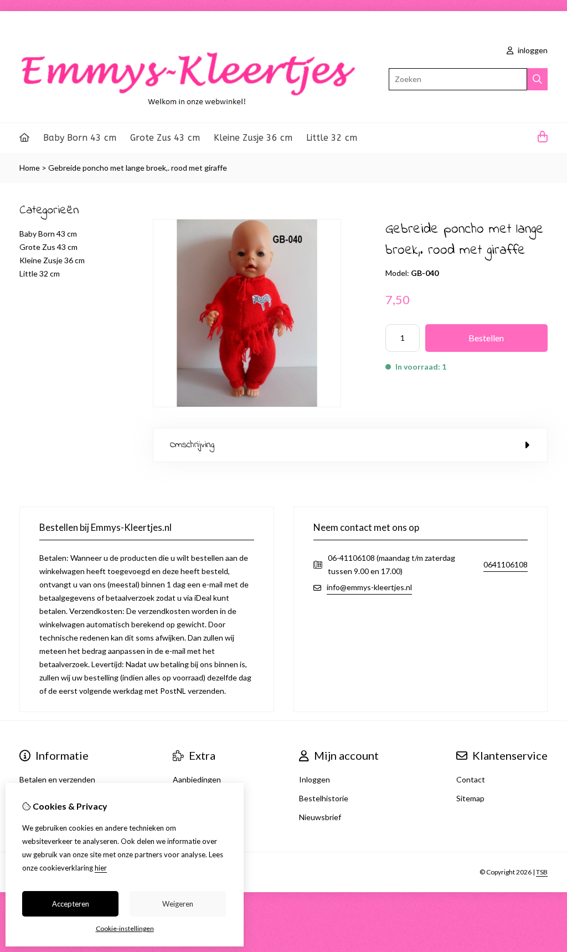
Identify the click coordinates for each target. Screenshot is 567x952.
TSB (542, 872)
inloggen (532, 50)
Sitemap (470, 798)
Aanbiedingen (197, 779)
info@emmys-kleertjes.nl (369, 587)
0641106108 (505, 564)
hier (101, 867)
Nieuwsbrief (320, 817)
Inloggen (314, 779)
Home (29, 167)
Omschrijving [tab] (192, 445)
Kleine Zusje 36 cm (253, 137)
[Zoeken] (537, 79)
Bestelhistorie (323, 798)
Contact (470, 779)
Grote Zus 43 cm (165, 137)
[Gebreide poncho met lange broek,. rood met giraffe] (247, 404)
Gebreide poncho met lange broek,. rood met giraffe (137, 167)
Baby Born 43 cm (79, 137)
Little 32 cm (331, 137)
